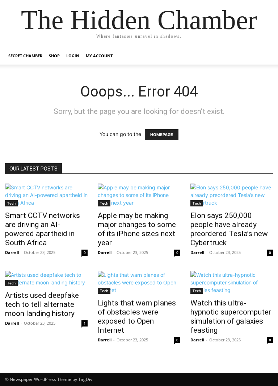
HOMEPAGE (161, 134)
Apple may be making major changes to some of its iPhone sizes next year (137, 229)
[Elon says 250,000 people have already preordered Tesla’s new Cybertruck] (231, 195)
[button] (264, 56)
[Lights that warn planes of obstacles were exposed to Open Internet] (139, 282)
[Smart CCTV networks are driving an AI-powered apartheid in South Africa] (46, 195)
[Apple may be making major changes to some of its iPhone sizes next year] (139, 195)
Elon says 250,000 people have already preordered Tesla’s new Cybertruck (229, 229)
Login (72, 55)
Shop (54, 55)
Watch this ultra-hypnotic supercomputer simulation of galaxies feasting (230, 316)
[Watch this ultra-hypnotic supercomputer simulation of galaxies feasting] (231, 282)
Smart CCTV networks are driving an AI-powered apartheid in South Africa (42, 229)
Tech (11, 203)
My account (99, 55)
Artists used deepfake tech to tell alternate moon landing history (42, 304)
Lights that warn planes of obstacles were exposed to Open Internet (137, 316)
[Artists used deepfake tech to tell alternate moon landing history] (46, 278)
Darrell (12, 252)
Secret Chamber (25, 55)
